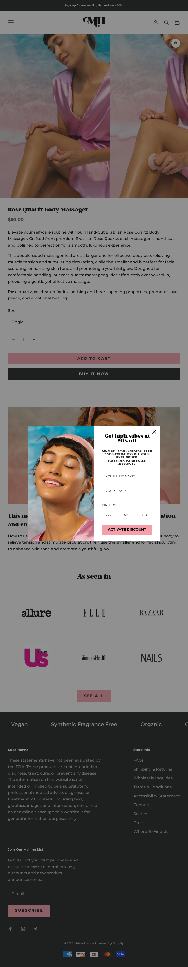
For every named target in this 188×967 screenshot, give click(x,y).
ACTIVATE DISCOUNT (127, 529)
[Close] (154, 432)
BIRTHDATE (111, 505)
